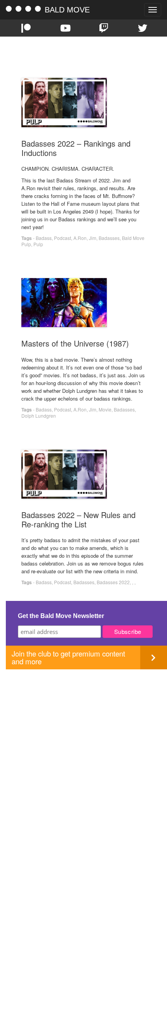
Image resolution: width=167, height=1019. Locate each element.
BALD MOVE (67, 9)
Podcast (62, 238)
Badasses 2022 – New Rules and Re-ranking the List (78, 519)
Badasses (109, 238)
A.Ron (80, 238)
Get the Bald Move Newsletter (61, 616)
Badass (44, 238)
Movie (105, 409)
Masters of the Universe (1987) (75, 343)
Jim (92, 238)
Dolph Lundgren (38, 415)
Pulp (38, 244)
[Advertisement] (83, 753)
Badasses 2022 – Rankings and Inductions (75, 148)
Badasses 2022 (113, 582)
